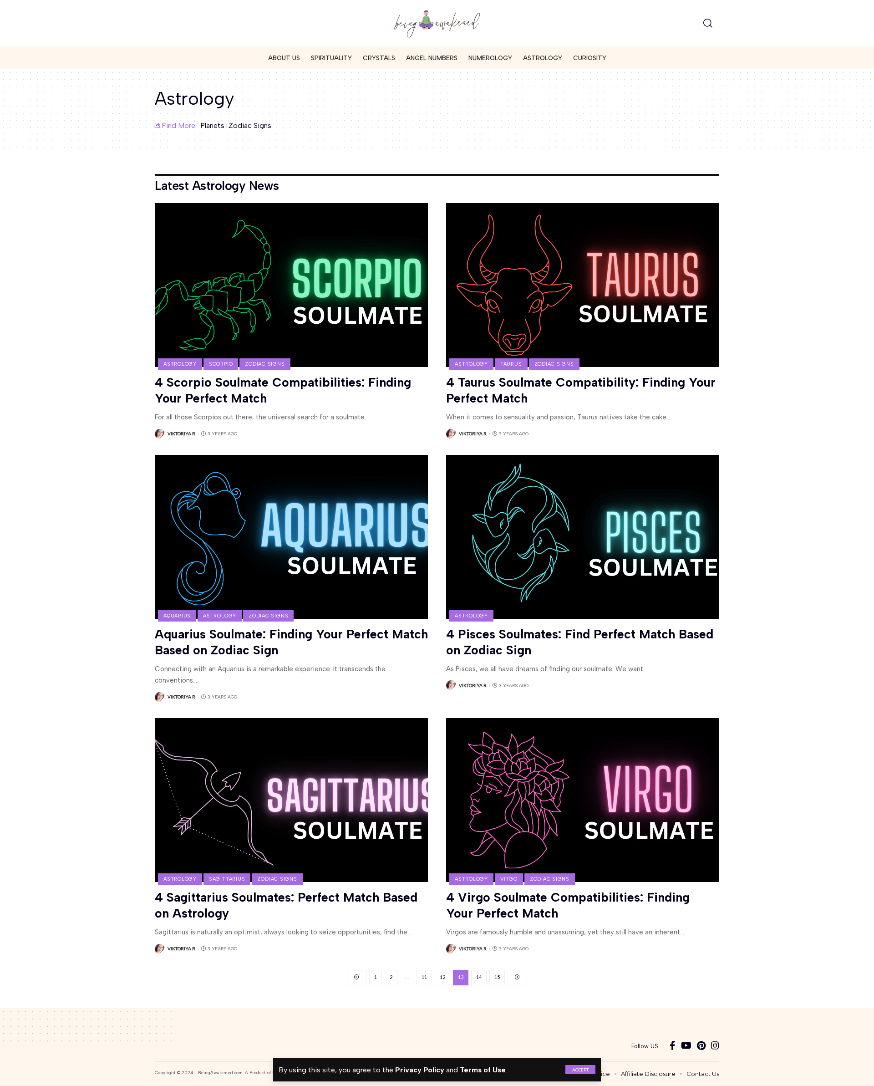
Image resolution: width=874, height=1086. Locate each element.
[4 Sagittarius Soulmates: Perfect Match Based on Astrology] (291, 800)
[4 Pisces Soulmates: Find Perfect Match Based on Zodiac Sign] (582, 537)
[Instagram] (715, 1046)
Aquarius (177, 616)
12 (442, 977)
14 (479, 977)
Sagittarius (227, 879)
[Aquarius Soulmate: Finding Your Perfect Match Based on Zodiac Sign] (291, 537)
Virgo (509, 879)
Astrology (180, 364)
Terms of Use (483, 1070)
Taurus (511, 364)
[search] (707, 23)
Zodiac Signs (250, 125)
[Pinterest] (701, 1046)
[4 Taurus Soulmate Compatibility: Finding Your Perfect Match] (582, 285)
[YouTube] (686, 1046)
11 (424, 977)
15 (497, 977)
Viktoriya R (181, 433)
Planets (212, 125)
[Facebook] (673, 1046)
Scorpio (221, 364)
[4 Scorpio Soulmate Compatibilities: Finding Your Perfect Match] (291, 285)
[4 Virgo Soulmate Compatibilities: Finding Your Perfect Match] (582, 800)
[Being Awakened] (437, 23)
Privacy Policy (419, 1070)
